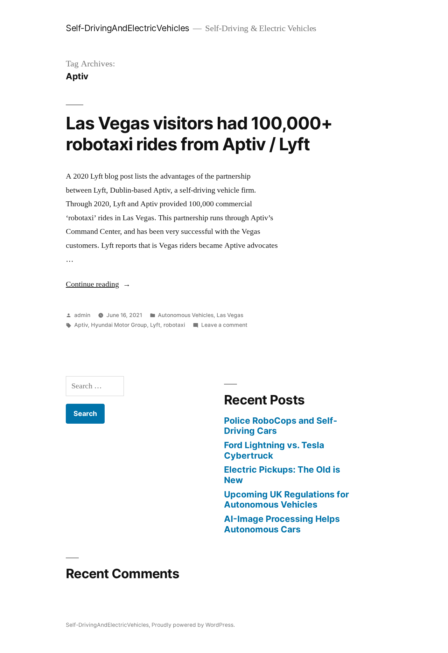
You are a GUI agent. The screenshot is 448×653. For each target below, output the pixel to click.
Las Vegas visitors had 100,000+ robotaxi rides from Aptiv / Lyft (199, 133)
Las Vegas (230, 315)
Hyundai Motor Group (119, 325)
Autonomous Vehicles (186, 315)
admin (82, 315)
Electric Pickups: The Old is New (282, 474)
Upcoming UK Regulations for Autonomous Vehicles (286, 499)
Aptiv (81, 325)
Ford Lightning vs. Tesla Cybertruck (274, 450)
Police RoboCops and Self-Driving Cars (280, 425)
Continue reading (98, 284)
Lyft (155, 325)
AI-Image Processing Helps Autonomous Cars (282, 524)
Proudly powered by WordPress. (193, 625)
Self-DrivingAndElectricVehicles (127, 28)
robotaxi (174, 325)
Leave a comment (224, 325)
